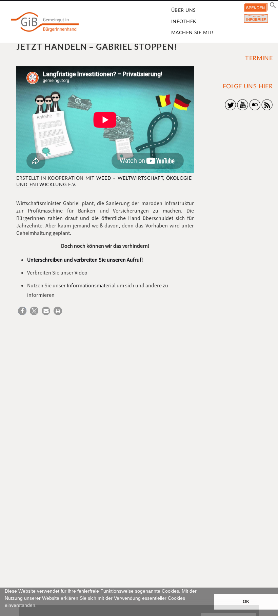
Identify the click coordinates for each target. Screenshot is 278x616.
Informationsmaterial (91, 285)
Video (81, 272)
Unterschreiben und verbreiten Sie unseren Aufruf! (85, 259)
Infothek (183, 21)
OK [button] (246, 601)
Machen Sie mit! (192, 32)
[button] (6, 613)
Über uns (183, 10)
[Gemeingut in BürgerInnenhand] (45, 22)
